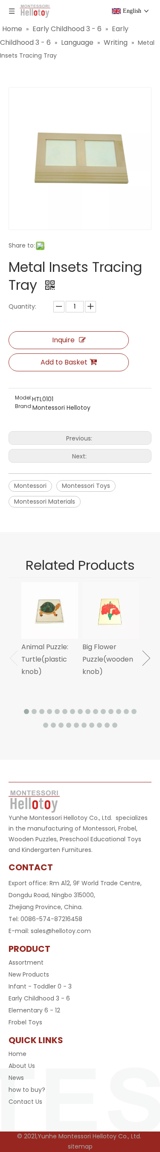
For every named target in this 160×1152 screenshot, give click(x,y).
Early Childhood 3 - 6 (39, 998)
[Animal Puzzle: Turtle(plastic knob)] (49, 610)
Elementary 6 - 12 (34, 1010)
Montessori (30, 485)
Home (17, 1054)
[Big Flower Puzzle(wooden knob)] (110, 610)
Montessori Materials (44, 501)
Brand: (23, 406)
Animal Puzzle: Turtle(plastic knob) (44, 659)
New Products (29, 974)
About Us (22, 1066)
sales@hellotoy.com (61, 931)
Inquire (63, 340)
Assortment (26, 962)
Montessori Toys (86, 485)
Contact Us (25, 1101)
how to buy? (27, 1089)
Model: (23, 398)
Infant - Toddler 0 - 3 (40, 986)
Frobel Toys (25, 1022)
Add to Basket (64, 362)
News (16, 1077)
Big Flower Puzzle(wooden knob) (107, 659)
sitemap (80, 1146)
